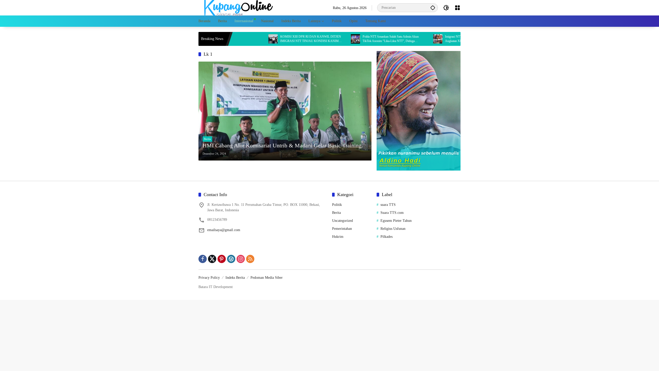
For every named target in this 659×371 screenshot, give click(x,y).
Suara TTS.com (392, 213)
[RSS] (250, 259)
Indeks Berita (235, 278)
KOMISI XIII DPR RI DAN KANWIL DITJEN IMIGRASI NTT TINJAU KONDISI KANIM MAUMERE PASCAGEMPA (294, 39)
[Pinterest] (222, 259)
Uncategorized (342, 221)
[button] (433, 7)
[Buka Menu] (457, 8)
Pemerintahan (342, 229)
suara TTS (388, 205)
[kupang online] (237, 7)
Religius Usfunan (392, 229)
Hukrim (337, 237)
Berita (207, 138)
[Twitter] (212, 259)
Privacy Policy (209, 278)
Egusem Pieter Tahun (396, 221)
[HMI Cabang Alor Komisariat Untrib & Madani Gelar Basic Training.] (284, 111)
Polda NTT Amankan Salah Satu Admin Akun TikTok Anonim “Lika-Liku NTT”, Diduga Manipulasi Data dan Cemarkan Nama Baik (374, 39)
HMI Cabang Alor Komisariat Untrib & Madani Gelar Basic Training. (283, 145)
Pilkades (386, 237)
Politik (337, 205)
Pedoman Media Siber (266, 278)
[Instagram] (241, 259)
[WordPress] (231, 259)
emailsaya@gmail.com (223, 230)
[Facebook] (202, 259)
